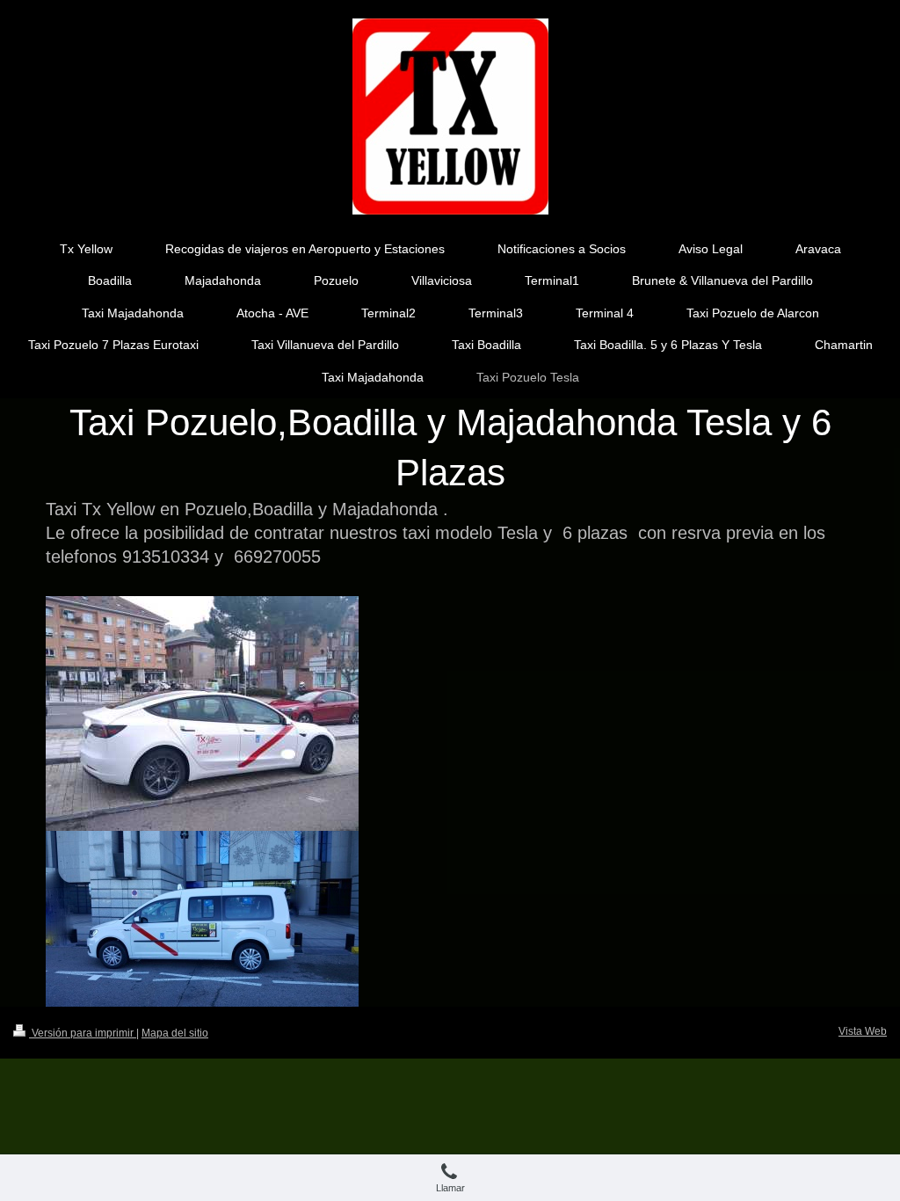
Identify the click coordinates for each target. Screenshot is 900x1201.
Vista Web (862, 1031)
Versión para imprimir (82, 1032)
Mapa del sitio (175, 1032)
